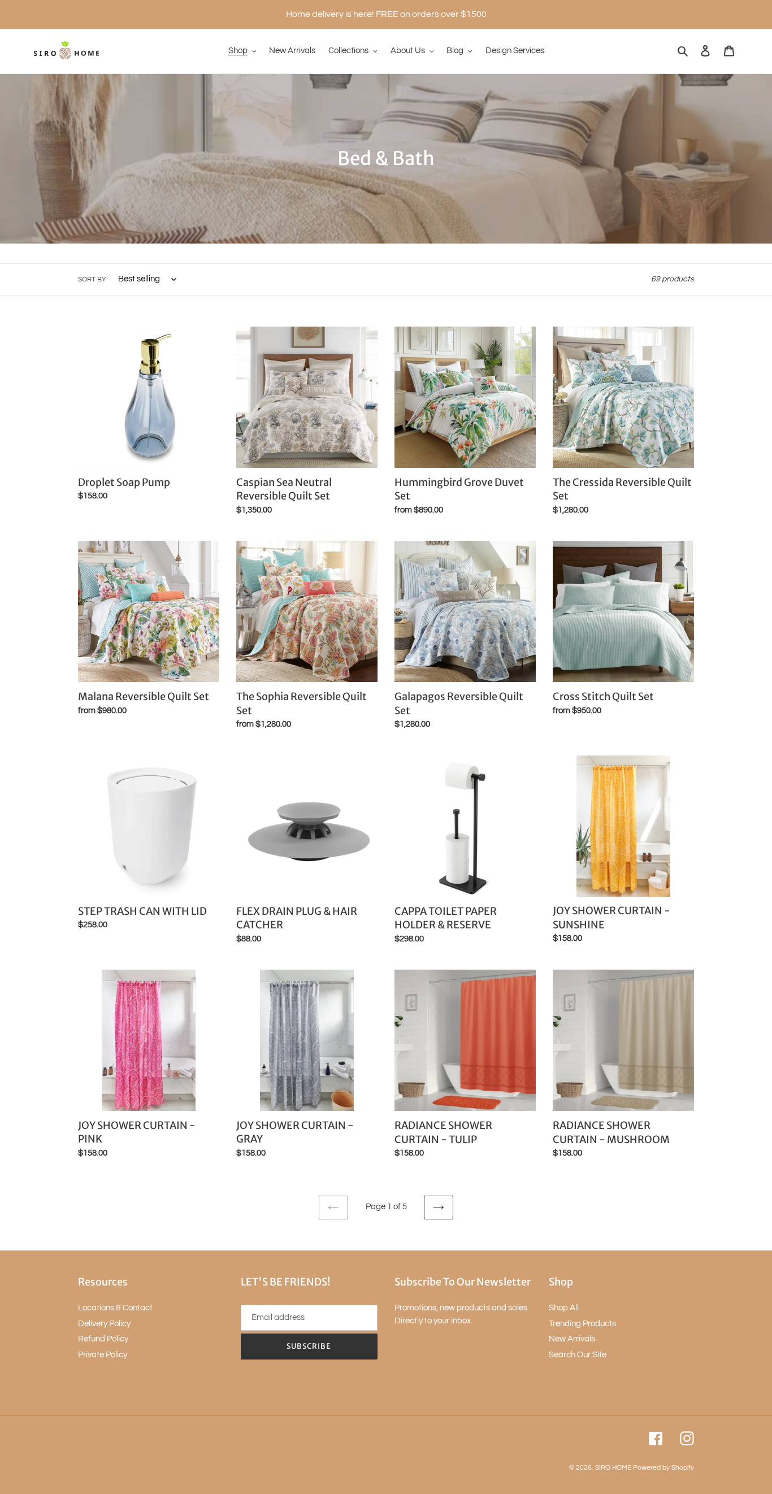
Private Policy (102, 1354)
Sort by (92, 279)
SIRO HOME (613, 1467)
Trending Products (582, 1323)
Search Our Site (577, 1354)
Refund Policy (103, 1339)
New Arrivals (572, 1339)
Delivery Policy (104, 1323)
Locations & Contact (115, 1308)
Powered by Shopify (663, 1467)
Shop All (564, 1308)
